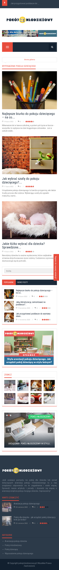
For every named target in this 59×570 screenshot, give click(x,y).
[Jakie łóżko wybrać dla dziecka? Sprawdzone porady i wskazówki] (23, 398)
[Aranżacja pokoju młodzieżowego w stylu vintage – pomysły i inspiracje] (23, 385)
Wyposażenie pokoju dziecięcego (19, 553)
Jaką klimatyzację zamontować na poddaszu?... (30, 303)
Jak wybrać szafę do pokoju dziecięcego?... (20, 180)
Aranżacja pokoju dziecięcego (27, 503)
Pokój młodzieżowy (13, 545)
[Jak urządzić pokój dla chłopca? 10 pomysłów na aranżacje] (36, 398)
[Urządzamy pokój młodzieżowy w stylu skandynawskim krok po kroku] (49, 398)
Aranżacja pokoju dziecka (16, 541)
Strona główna (29, 60)
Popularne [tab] (9, 282)
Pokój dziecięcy (11, 549)
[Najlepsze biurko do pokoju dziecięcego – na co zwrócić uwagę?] (49, 385)
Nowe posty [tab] (22, 282)
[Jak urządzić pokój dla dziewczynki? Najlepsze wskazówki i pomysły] (9, 385)
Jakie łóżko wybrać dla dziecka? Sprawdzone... (23, 245)
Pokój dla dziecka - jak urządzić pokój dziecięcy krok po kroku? (35, 518)
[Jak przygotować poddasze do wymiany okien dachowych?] (36, 385)
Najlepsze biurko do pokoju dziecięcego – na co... (28, 115)
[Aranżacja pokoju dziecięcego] (9, 398)
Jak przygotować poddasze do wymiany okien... (31, 3)
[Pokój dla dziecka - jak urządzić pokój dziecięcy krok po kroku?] (29, 33)
